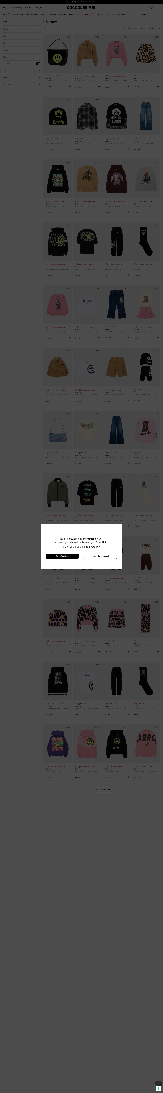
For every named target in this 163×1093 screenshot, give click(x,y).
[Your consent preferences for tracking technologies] (158, 1088)
